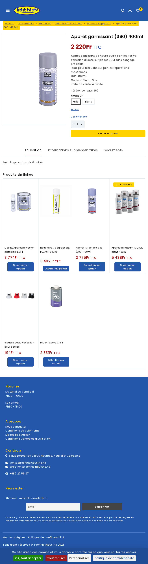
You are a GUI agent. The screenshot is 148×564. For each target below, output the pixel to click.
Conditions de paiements (22, 430)
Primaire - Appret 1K (99, 23)
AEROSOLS (44, 23)
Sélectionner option (20, 266)
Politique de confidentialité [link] (114, 558)
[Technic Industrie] (27, 10)
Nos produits (26, 23)
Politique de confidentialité (108, 520)
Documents (113, 150)
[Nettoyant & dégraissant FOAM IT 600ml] (56, 211)
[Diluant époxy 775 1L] (56, 306)
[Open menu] (7, 10)
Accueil (9, 23)
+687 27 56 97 (19, 473)
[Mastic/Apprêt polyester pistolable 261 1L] (21, 211)
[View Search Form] (123, 10)
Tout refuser (56, 558)
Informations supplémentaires (72, 150)
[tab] (33, 150)
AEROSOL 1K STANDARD (68, 23)
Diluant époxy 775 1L (51, 342)
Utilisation (33, 150)
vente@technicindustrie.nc (28, 463)
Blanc (88, 101)
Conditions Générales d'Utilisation (28, 439)
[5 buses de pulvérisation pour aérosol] (21, 306)
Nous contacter (15, 426)
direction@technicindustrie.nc (30, 467)
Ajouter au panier (108, 133)
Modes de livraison (17, 435)
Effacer (75, 109)
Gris (75, 101)
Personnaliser (79, 558)
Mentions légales (14, 537)
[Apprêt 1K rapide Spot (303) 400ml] (92, 211)
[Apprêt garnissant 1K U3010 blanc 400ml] (128, 211)
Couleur (77, 95)
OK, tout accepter (28, 558)
